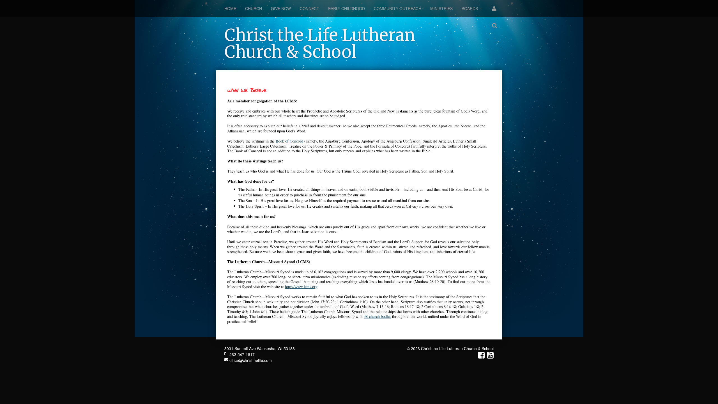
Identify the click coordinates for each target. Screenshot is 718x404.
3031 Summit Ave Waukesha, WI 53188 (259, 348)
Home (230, 8)
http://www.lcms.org (301, 286)
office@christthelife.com (250, 360)
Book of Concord (289, 141)
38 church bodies (377, 316)
